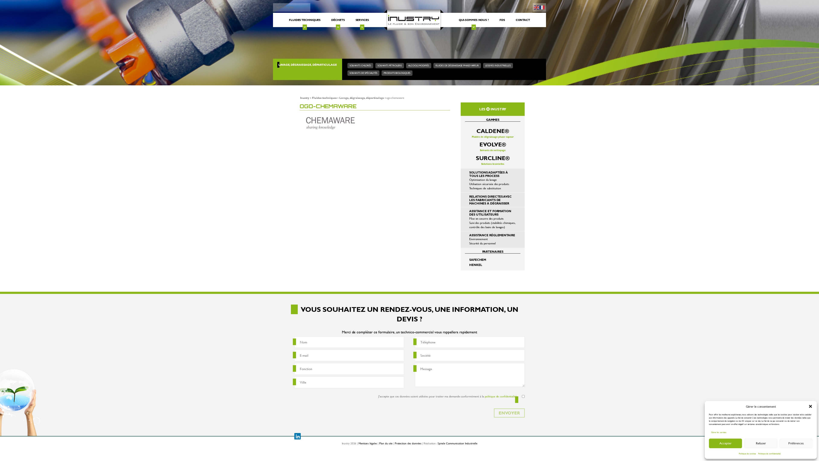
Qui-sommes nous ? (474, 20)
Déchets (338, 20)
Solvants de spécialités (364, 73)
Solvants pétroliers (390, 65)
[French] (542, 7)
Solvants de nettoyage (492, 146)
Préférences (796, 443)
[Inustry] (413, 20)
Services (362, 20)
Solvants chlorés (360, 65)
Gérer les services (718, 432)
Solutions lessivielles (492, 160)
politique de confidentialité (501, 396)
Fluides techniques (305, 20)
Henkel (475, 265)
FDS (502, 20)
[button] (810, 406)
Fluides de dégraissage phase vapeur (457, 65)
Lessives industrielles (498, 65)
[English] (536, 7)
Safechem (477, 259)
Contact (523, 20)
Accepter (725, 443)
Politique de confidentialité (769, 453)
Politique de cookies (747, 453)
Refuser (761, 443)
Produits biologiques (397, 73)
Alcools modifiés (418, 65)
